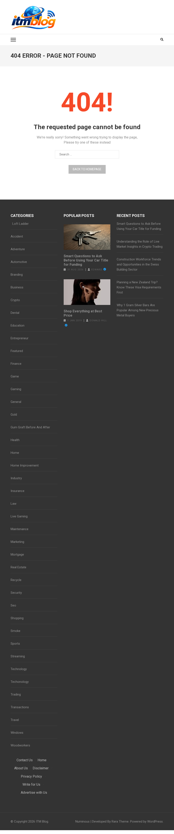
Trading (16, 694)
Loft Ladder (20, 224)
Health (15, 440)
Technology (19, 669)
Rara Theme (120, 821)
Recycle (16, 580)
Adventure (18, 249)
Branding (17, 275)
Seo (13, 605)
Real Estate (18, 567)
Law (13, 504)
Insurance (17, 491)
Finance (16, 364)
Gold (14, 414)
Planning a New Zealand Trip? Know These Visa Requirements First (139, 287)
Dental (15, 313)
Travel (15, 720)
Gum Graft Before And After (30, 427)
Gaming (16, 389)
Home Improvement (25, 465)
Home (15, 453)
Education (17, 325)
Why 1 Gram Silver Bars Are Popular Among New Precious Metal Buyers (138, 310)
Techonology (20, 682)
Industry (16, 478)
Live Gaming (19, 516)
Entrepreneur (19, 338)
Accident (17, 236)
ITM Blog (42, 821)
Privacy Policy (31, 776)
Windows (17, 733)
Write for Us (31, 784)
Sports (15, 643)
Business (17, 287)
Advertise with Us (34, 793)
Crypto (15, 300)
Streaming (18, 656)
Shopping (17, 618)
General (16, 402)
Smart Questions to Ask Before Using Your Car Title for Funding (86, 260)
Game (15, 376)
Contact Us (25, 760)
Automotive (19, 262)
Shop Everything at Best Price (83, 313)
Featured (17, 351)
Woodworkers (20, 745)
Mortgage (17, 554)
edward (96, 269)
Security (16, 593)
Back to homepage (87, 169)
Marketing (17, 542)
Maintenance (19, 529)
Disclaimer (41, 768)
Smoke (15, 631)
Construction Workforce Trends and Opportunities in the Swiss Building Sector (139, 264)
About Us (21, 768)
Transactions (20, 707)
